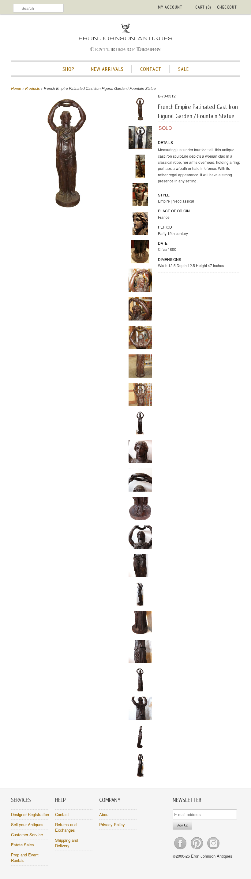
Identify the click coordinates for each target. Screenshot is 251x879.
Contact (62, 814)
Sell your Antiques (27, 824)
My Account (170, 7)
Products (32, 88)
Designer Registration (30, 814)
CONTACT (151, 68)
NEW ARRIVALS (107, 68)
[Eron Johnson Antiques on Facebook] (181, 849)
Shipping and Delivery (66, 842)
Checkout (227, 7)
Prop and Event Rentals (25, 857)
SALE (183, 68)
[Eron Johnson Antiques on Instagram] (213, 849)
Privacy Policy (112, 824)
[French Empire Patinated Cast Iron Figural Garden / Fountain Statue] (66, 207)
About (104, 814)
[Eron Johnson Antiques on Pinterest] (197, 849)
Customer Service (27, 834)
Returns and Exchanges (66, 827)
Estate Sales (22, 845)
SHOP (68, 68)
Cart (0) (203, 7)
